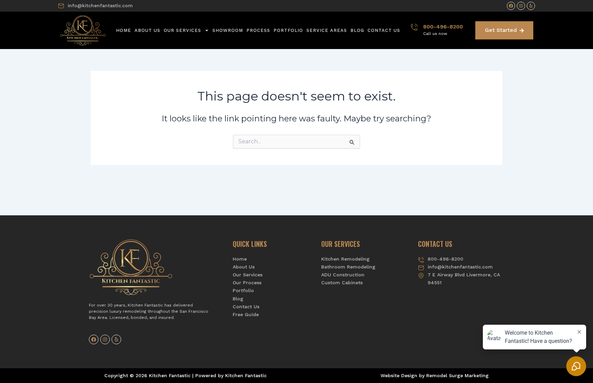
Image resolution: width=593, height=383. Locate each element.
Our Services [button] (182, 30)
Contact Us (384, 30)
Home (123, 30)
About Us (147, 30)
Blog (357, 30)
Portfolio (288, 30)
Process (258, 30)
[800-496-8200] (414, 27)
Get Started (501, 30)
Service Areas (326, 30)
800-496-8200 (443, 26)
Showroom (227, 30)
